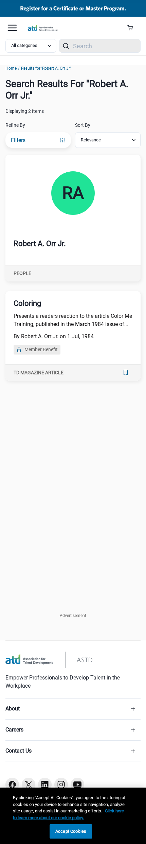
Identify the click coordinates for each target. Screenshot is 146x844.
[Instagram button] (61, 784)
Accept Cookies (70, 831)
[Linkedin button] (45, 784)
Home (11, 68)
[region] (73, 816)
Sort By (82, 125)
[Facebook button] (12, 784)
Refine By (15, 125)
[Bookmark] (125, 372)
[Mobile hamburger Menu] (12, 27)
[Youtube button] (77, 784)
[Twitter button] (28, 784)
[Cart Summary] (133, 28)
